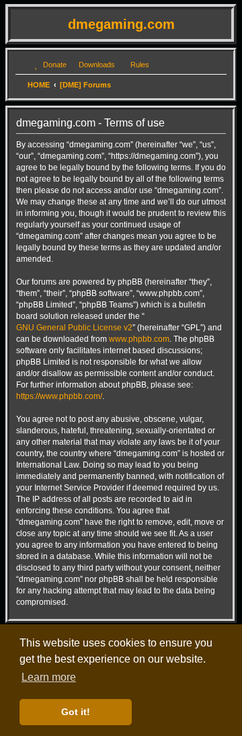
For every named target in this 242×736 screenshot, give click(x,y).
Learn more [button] (49, 677)
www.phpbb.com (139, 339)
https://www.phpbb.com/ (59, 396)
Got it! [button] (75, 711)
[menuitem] (49, 65)
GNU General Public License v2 (74, 327)
